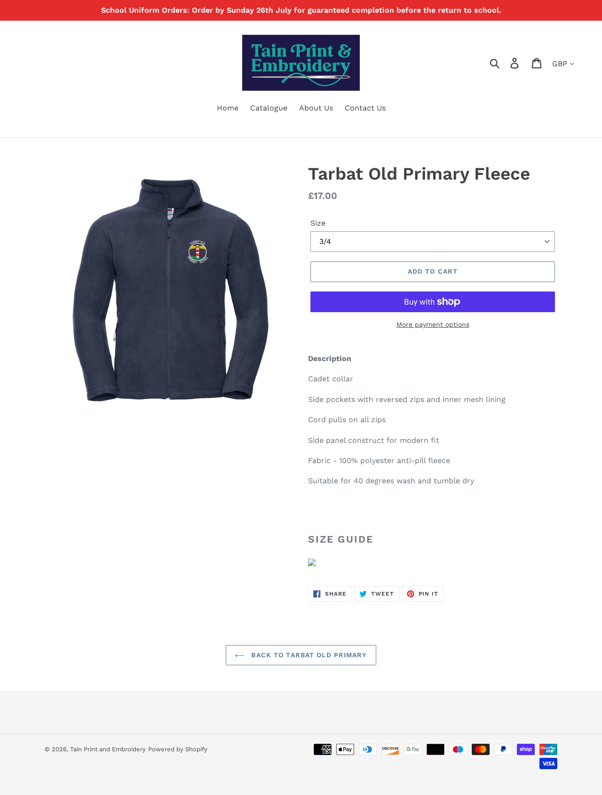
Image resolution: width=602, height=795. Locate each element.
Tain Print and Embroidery (108, 749)
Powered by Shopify (177, 749)
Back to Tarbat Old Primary (308, 655)
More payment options (432, 324)
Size (317, 223)
